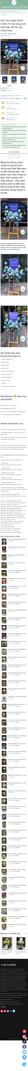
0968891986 (17, 96)
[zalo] (13, 1011)
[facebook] (8, 1011)
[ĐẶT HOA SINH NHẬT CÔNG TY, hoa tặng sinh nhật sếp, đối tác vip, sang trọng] (14, 57)
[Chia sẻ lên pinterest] (10, 85)
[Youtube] (5, 1011)
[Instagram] (2, 1011)
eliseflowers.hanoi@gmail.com (12, 1001)
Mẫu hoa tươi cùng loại (10, 934)
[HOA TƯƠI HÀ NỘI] (14, 2)
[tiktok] (10, 1011)
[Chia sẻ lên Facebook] (7, 85)
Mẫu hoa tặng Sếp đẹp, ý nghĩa (10, 536)
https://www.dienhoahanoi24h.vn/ (14, 1004)
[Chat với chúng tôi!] (24, 1057)
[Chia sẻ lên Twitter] (9, 85)
